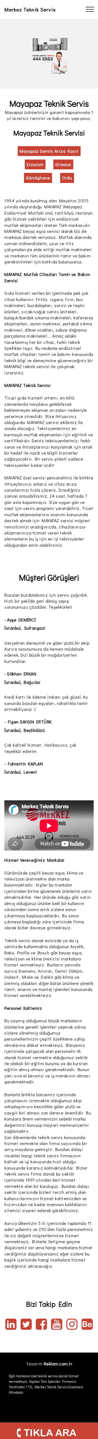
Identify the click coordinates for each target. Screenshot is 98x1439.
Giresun (63, 164)
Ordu (67, 178)
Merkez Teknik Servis (30, 9)
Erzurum (35, 164)
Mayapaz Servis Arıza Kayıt (49, 151)
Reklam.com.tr (58, 1363)
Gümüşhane (38, 178)
